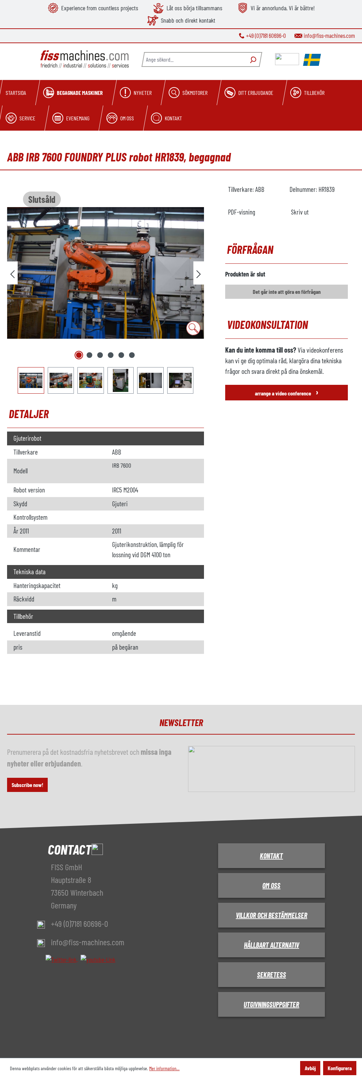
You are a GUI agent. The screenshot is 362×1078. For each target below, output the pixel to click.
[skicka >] (198, 273)
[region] (105, 289)
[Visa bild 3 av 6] (100, 355)
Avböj (310, 1068)
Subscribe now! (27, 784)
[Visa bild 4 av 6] (110, 355)
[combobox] (193, 59)
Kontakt (271, 855)
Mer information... (164, 1068)
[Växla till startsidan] (84, 59)
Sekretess (271, 974)
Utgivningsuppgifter (271, 1004)
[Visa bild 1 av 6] (79, 355)
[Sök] (252, 59)
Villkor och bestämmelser (271, 915)
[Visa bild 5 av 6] (121, 355)
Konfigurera (340, 1068)
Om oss (271, 885)
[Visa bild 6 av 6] (132, 355)
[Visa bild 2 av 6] (89, 355)
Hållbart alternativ (271, 945)
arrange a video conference (287, 391)
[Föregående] (12, 273)
